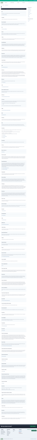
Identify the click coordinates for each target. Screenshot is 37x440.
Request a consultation (33, 426)
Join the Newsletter (34, 430)
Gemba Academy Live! (3, 432)
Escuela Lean (2, 433)
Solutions (6, 2)
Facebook (21, 430)
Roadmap (29, 14)
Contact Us (32, 0)
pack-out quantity (5, 136)
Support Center (26, 0)
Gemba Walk (3, 330)
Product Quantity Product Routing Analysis (7, 345)
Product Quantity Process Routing (5, 224)
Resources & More (30, 13)
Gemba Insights (8, 433)
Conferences (8, 431)
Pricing (18, 2)
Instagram (21, 431)
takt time (4, 137)
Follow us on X (21, 433)
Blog (28, 15)
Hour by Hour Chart (4, 356)
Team (28, 21)
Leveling (4, 371)
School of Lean (2, 430)
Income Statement (5, 14)
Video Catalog (12, 2)
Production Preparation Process (6, 256)
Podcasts (8, 434)
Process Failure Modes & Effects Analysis (6, 300)
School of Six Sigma (3, 431)
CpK (2, 265)
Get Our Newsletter (21, 0)
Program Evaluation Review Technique (6, 96)
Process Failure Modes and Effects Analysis (6, 110)
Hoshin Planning (3, 215)
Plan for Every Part (4, 114)
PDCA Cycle (4, 82)
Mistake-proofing (4, 210)
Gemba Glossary (8, 432)
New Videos (29, 12)
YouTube (20, 432)
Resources (24, 2)
